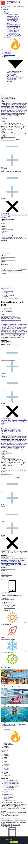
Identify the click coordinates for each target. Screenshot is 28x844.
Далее (2, 131)
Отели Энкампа (8, 310)
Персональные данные (13, 72)
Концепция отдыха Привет (11, 784)
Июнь (2, 624)
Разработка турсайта (9, 818)
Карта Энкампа (8, 311)
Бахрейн (3, 104)
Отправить (3, 273)
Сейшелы (13, 28)
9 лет (5, 216)
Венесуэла (18, 104)
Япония (3, 117)
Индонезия (3, 107)
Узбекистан (13, 34)
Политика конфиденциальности (9, 820)
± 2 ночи (4, 167)
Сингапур (23, 111)
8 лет (2, 216)
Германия (3, 106)
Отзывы (6, 56)
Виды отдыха (7, 53)
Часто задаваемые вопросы (14, 78)
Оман (25, 110)
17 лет (4, 422)
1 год (6, 215)
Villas (24, 470)
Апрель (6, 667)
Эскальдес (9, 129)
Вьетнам (23, 104)
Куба (8, 23)
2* (11, 470)
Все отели (3, 470)
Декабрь (3, 652)
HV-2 (21, 470)
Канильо (18, 124)
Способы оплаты (11, 75)
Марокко (9, 110)
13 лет (16, 421)
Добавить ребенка (5, 213)
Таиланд (13, 30)
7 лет (26, 215)
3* (10, 470)
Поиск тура (7, 12)
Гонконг (8, 106)
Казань (10, 318)
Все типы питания (5, 558)
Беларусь (7, 104)
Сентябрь (3, 639)
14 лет (19, 421)
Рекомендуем (7, 52)
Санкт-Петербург (9, 317)
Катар (23, 107)
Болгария (12, 104)
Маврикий (13, 24)
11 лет (9, 421)
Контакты (9, 81)
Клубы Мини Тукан (9, 789)
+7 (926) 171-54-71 (15, 6)
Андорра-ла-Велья (7, 123)
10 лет (8, 216)
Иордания (9, 107)
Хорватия (21, 114)
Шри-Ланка (14, 35)
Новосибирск (4, 320)
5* (6, 470)
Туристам (6, 57)
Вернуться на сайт (5, 288)
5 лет (20, 215)
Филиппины (4, 114)
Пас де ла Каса (12, 126)
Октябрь (8, 639)
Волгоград (17, 317)
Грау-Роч (11, 124)
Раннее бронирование (9, 55)
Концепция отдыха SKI (10, 787)
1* (13, 470)
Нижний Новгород (17, 318)
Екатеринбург (4, 318)
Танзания (7, 113)
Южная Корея (20, 115)
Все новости (4, 727)
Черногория (4, 115)
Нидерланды (20, 110)
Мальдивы (13, 26)
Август (9, 624)
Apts (15, 470)
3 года (13, 215)
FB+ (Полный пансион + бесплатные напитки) (13, 560)
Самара (13, 320)
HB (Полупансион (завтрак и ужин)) (10, 562)
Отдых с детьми (8, 602)
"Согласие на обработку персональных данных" (13, 238)
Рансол (20, 126)
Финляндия (11, 114)
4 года (17, 215)
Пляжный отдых (8, 603)
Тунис (12, 31)
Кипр (12, 20)
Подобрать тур (4, 9)
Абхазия (12, 14)
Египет (12, 19)
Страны (6, 13)
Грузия (12, 17)
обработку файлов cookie (17, 839)
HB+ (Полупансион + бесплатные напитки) (11, 563)
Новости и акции (11, 74)
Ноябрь (13, 639)
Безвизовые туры (8, 797)
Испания (14, 107)
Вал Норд (16, 123)
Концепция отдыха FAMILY (11, 780)
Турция (12, 33)
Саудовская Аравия (10, 111)
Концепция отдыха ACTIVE (11, 783)
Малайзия (22, 108)
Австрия (7, 103)
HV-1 (18, 470)
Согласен (14, 841)
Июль (5, 624)
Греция (12, 106)
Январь (7, 652)
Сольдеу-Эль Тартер (16, 128)
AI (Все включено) (16, 558)
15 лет (22, 421)
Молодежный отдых (9, 608)
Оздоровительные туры (10, 800)
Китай (12, 21)
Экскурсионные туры (9, 605)
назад (2, 168)
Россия (12, 27)
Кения (2, 108)
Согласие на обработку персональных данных (13, 821)
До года (3, 215)
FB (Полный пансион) (11, 560)
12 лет (13, 421)
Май (9, 667)
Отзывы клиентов (11, 79)
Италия (19, 107)
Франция (16, 114)
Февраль (11, 652)
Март (2, 667)
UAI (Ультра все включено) (13, 565)
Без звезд (3, 471)
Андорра (20, 103)
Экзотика (6, 798)
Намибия (14, 110)
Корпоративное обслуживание (15, 77)
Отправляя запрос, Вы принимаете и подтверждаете (14, 237)
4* (8, 470)
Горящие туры (7, 308)
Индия (24, 106)
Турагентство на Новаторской (15, 71)
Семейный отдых (8, 606)
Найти (2, 424)
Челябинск (18, 320)
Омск (9, 320)
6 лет (23, 215)
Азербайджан (13, 103)
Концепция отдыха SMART (11, 782)
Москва (3, 317)
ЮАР (15, 115)
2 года (9, 215)
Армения (13, 16)
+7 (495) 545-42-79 (5, 6)
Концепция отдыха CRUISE (11, 786)
